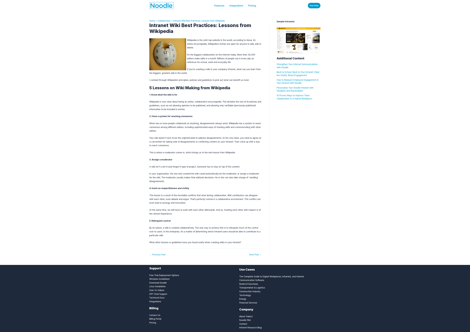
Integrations (236, 5)
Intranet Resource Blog (250, 327)
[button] (314, 6)
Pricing (252, 5)
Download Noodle (158, 283)
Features (219, 5)
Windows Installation (159, 279)
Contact (243, 324)
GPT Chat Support (158, 294)
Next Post (255, 255)
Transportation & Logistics (252, 287)
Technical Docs (156, 297)
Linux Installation (157, 286)
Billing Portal (155, 319)
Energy (242, 299)
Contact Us (154, 315)
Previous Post (158, 255)
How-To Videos (156, 290)
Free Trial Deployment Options (164, 275)
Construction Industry (249, 291)
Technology (245, 295)
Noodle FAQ (245, 320)
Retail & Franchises (248, 284)
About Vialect (246, 316)
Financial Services (248, 303)
